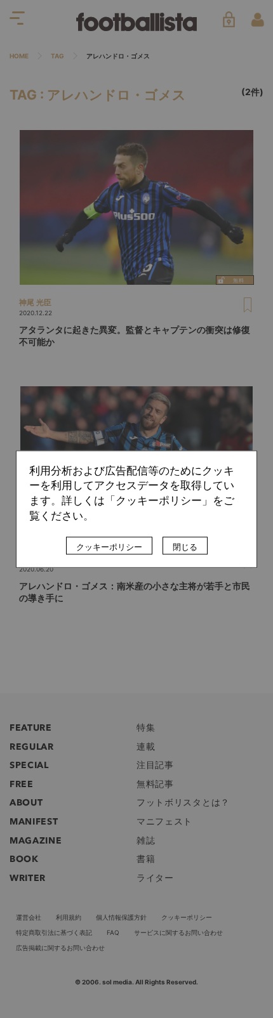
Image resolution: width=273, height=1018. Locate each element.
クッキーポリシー (109, 547)
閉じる (185, 547)
